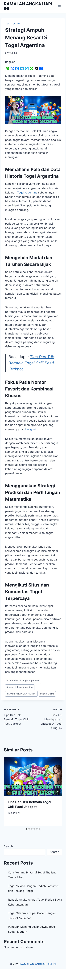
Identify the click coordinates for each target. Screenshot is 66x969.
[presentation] (33, 776)
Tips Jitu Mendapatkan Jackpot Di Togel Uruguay (51, 719)
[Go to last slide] (9, 791)
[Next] (57, 791)
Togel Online (47, 693)
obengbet (30, 429)
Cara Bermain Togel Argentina (23, 680)
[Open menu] (59, 6)
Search (8, 846)
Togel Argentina (27, 192)
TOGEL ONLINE (12, 23)
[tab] (26, 829)
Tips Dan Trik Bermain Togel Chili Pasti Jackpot (31, 362)
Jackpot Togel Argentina (20, 687)
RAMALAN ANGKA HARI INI (21, 693)
